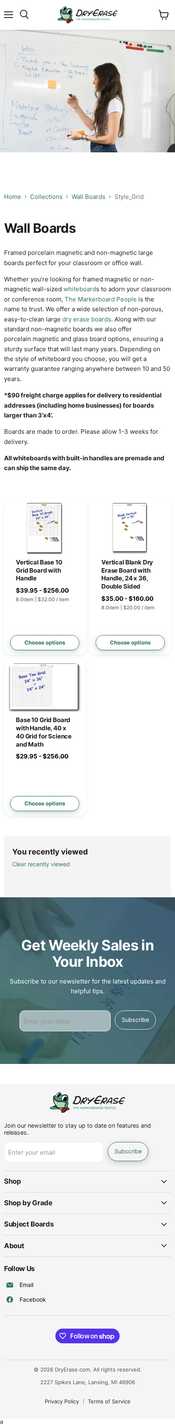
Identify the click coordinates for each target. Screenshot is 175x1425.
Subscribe (135, 1019)
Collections (46, 196)
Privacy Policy (62, 1401)
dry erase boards (86, 319)
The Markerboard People (101, 299)
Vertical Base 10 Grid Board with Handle (39, 570)
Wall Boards (88, 196)
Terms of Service (109, 1401)
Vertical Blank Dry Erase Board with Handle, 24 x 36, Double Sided (127, 574)
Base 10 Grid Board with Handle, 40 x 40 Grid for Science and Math (44, 732)
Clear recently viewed (41, 864)
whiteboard (79, 289)
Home (12, 196)
